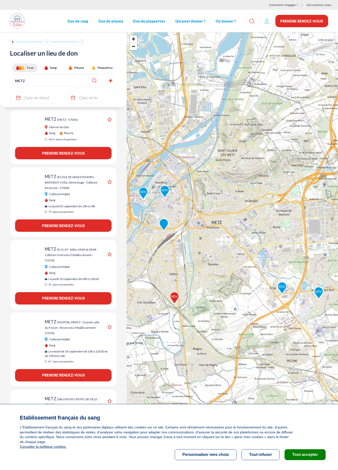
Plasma (79, 68)
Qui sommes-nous (319, 5)
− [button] (133, 46)
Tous (30, 68)
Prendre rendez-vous (301, 21)
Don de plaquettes (149, 21)
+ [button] (133, 39)
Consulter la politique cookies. (43, 446)
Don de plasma (110, 21)
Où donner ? (226, 21)
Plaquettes (105, 68)
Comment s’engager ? (283, 5)
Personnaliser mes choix (205, 454)
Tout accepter (305, 454)
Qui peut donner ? (190, 21)
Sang (53, 68)
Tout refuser (260, 454)
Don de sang (78, 21)
